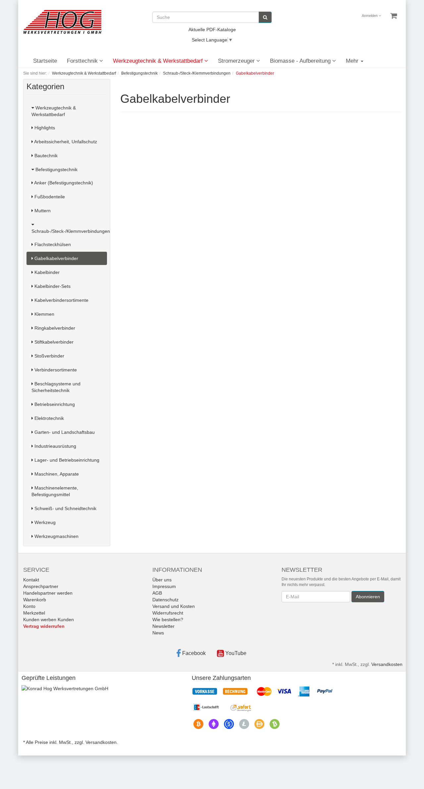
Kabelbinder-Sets (52, 286)
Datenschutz (165, 599)
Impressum (164, 586)
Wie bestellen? (167, 619)
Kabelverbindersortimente (60, 300)
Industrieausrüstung (54, 446)
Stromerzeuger (237, 61)
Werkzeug (44, 522)
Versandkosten (386, 664)
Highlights (44, 127)
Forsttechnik (83, 61)
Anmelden (370, 16)
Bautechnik (45, 155)
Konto (29, 606)
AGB (157, 593)
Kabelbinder (46, 272)
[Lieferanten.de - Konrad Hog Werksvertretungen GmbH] (65, 688)
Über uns (162, 579)
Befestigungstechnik (56, 169)
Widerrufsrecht (167, 613)
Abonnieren (368, 596)
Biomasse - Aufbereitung (301, 61)
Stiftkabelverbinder (53, 342)
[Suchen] (265, 17)
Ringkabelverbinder (54, 328)
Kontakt (31, 579)
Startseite (45, 61)
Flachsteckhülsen (52, 244)
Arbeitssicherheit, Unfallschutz (65, 141)
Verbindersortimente (55, 369)
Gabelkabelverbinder (55, 258)
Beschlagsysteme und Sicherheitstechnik (55, 387)
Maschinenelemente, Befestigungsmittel (54, 491)
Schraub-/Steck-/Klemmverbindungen (69, 231)
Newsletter (163, 626)
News (158, 632)
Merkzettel (34, 613)
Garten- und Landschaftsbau (64, 432)
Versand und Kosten (173, 606)
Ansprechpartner (40, 586)
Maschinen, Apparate (56, 474)
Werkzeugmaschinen (56, 536)
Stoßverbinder (48, 356)
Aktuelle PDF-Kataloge (212, 29)
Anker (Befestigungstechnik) (63, 182)
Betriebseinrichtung (54, 404)
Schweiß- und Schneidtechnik (64, 508)
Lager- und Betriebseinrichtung (66, 460)
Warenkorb (34, 599)
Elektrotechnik (48, 418)
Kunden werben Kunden (48, 619)
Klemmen (43, 314)
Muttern (42, 210)
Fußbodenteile (49, 196)
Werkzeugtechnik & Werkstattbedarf (158, 61)
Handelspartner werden (48, 593)
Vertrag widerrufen (44, 626)
